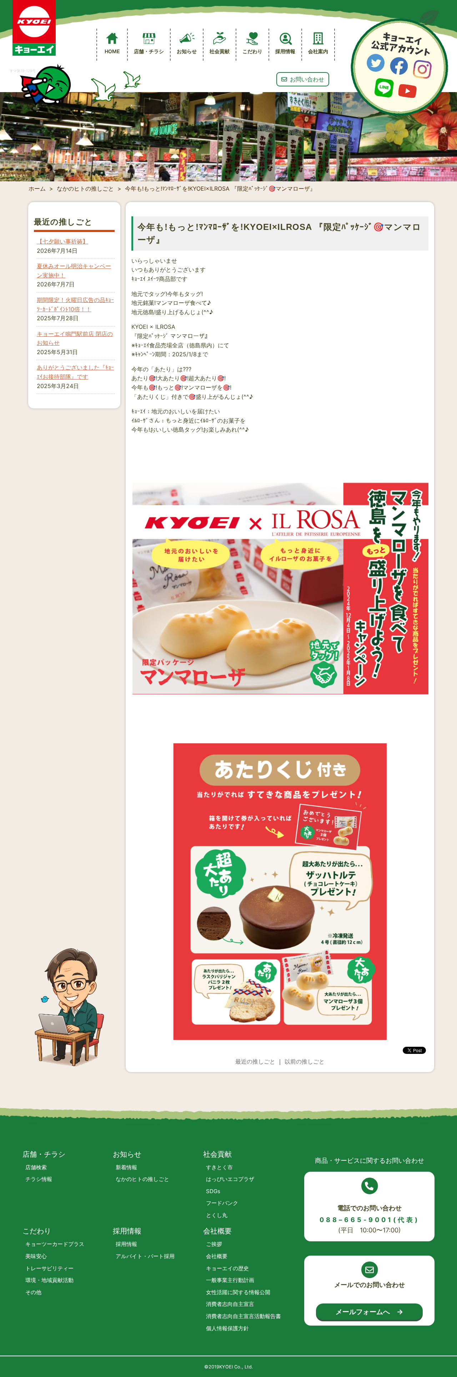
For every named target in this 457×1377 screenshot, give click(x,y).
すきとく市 (219, 1167)
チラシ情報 (38, 1179)
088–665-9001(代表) (370, 1219)
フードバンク (222, 1203)
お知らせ (187, 51)
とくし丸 (216, 1215)
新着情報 (126, 1167)
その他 (33, 1292)
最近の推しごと (255, 1061)
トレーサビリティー (49, 1268)
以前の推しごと (305, 1061)
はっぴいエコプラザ (230, 1179)
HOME (112, 51)
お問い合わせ (307, 79)
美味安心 (36, 1256)
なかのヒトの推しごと (142, 1179)
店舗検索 (36, 1167)
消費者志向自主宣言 (230, 1304)
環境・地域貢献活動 (49, 1280)
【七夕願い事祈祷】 (62, 241)
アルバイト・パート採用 (145, 1256)
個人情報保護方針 (227, 1328)
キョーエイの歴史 (227, 1268)
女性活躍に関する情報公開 (238, 1292)
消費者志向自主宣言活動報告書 (243, 1316)
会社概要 (216, 1256)
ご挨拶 (214, 1244)
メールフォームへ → (369, 1311)
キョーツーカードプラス (54, 1244)
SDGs (213, 1191)
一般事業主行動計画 (230, 1280)
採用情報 (126, 1244)
